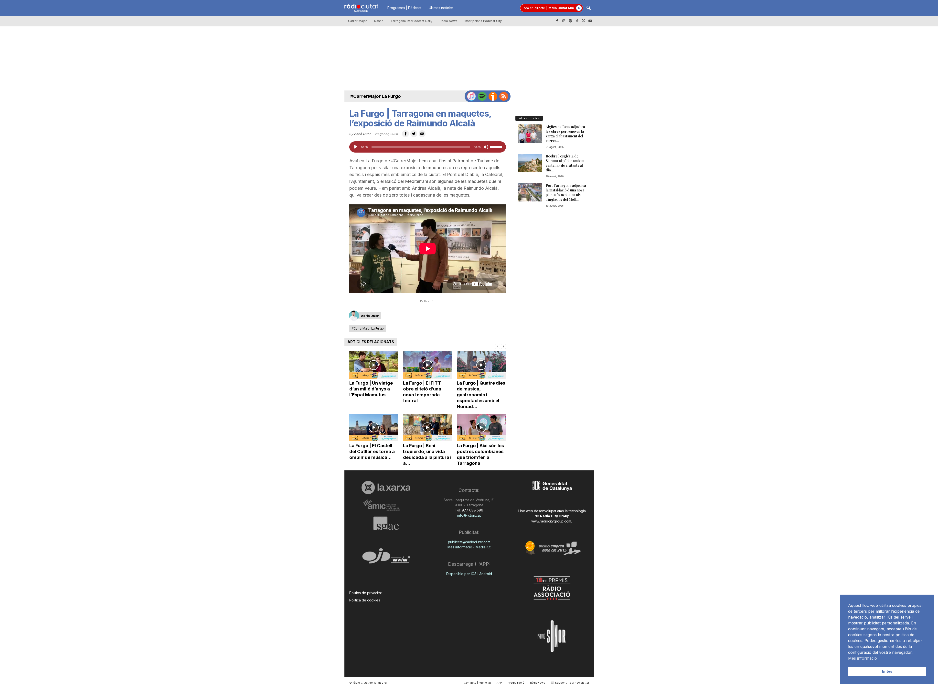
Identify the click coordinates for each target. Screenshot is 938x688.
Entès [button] (887, 671)
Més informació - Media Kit (469, 547)
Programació (516, 682)
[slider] (496, 146)
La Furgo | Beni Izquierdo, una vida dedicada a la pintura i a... (427, 454)
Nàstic (378, 21)
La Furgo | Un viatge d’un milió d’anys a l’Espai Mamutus (371, 389)
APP (499, 682)
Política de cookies (364, 600)
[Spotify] (570, 21)
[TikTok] (577, 21)
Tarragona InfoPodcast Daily (411, 21)
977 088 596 (472, 510)
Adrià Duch (363, 134)
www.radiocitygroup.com (551, 521)
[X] (583, 21)
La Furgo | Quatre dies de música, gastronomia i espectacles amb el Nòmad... (481, 394)
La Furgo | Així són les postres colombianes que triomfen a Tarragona (480, 454)
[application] (427, 147)
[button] (588, 8)
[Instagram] (564, 21)
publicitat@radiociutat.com (469, 542)
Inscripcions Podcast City (483, 21)
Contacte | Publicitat (477, 682)
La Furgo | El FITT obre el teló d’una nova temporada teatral (422, 391)
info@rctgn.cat (469, 515)
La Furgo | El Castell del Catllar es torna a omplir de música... (372, 451)
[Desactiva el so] (485, 146)
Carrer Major (357, 21)
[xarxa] (386, 487)
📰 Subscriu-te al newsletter (570, 682)
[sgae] (386, 523)
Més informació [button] (862, 658)
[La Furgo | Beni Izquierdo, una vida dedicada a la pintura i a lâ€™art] (427, 427)
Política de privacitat (365, 593)
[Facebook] (557, 21)
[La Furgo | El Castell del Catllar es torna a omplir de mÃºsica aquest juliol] (373, 427)
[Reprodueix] (355, 146)
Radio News (448, 21)
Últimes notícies (441, 8)
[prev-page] (497, 346)
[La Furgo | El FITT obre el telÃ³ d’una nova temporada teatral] (427, 365)
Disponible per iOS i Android (469, 574)
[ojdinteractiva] (386, 558)
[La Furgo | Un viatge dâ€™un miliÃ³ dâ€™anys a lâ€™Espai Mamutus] (373, 365)
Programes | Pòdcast (404, 8)
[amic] (386, 505)
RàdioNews (537, 682)
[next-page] (503, 346)
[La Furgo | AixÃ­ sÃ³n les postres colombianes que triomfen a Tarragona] (481, 427)
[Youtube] (590, 21)
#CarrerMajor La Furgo (375, 96)
